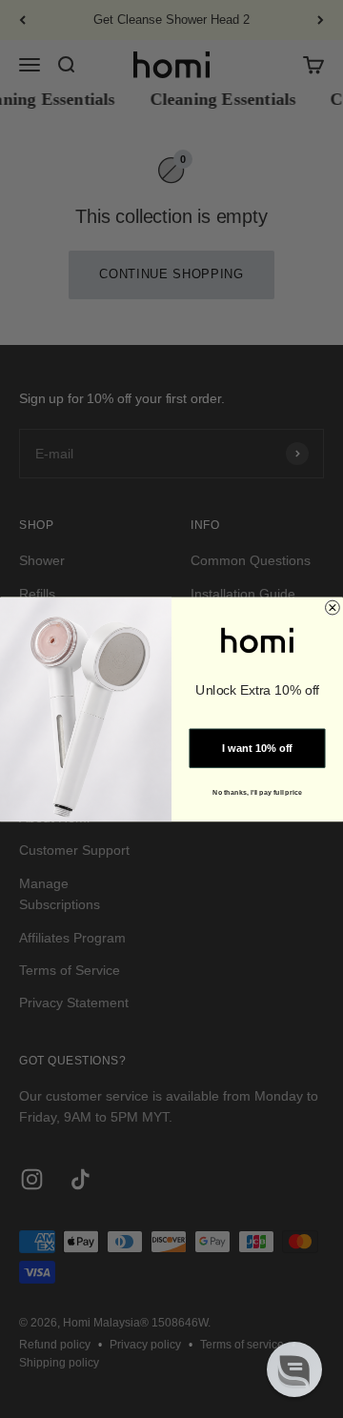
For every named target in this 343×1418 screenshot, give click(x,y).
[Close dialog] (333, 607)
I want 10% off (257, 747)
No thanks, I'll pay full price (257, 792)
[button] (294, 1369)
